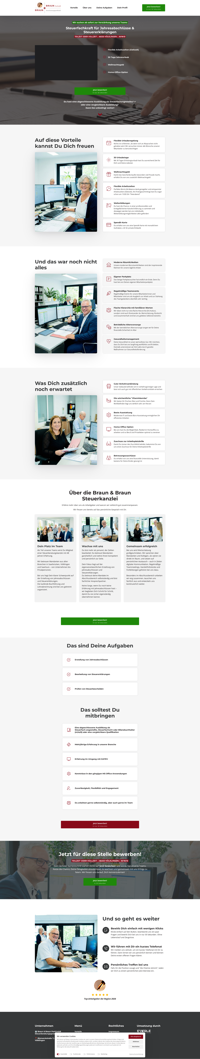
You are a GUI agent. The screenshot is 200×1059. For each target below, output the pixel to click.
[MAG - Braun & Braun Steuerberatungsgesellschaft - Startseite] (48, 7)
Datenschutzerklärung (136, 1054)
